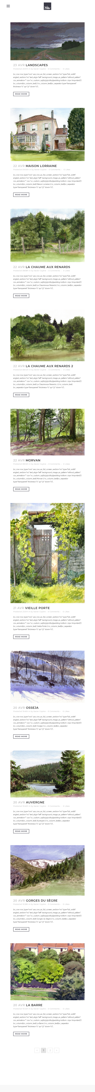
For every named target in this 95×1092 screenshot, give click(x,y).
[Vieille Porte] (47, 553)
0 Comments (54, 69)
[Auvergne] (47, 773)
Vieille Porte (37, 608)
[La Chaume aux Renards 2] (47, 335)
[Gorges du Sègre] (47, 870)
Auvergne (35, 802)
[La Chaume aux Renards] (47, 235)
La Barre (34, 1005)
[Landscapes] (47, 41)
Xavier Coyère (40, 69)
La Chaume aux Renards (48, 267)
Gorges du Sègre (42, 900)
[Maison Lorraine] (47, 134)
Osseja (32, 708)
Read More (21, 94)
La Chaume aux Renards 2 (49, 366)
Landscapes (37, 65)
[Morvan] (47, 432)
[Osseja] (47, 677)
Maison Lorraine (41, 166)
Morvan (33, 460)
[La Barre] (47, 971)
